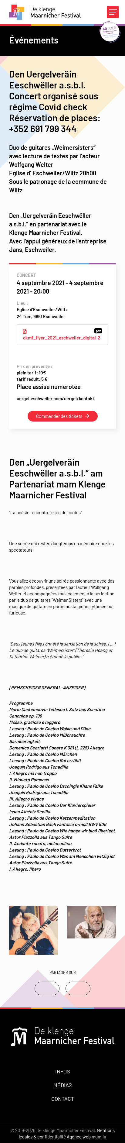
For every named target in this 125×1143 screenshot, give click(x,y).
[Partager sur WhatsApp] (78, 988)
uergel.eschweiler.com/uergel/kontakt (55, 398)
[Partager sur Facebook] (47, 988)
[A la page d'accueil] (45, 12)
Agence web (79, 1136)
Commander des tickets (59, 416)
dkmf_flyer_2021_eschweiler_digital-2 (62, 334)
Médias (62, 1085)
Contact (62, 1098)
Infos (62, 1071)
